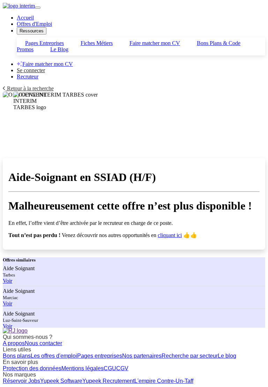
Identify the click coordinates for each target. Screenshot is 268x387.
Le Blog (59, 49)
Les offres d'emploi (54, 356)
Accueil (25, 18)
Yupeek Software (61, 381)
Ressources (32, 30)
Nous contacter (43, 343)
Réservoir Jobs (21, 381)
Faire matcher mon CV (154, 43)
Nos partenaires (142, 356)
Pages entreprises (99, 356)
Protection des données (32, 368)
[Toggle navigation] (37, 8)
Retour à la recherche (30, 88)
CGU (110, 368)
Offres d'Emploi (34, 24)
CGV (122, 368)
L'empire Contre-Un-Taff (163, 381)
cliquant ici (170, 235)
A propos (14, 343)
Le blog (227, 356)
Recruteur (27, 76)
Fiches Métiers (97, 43)
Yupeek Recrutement (108, 381)
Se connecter (31, 70)
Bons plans (17, 356)
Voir (7, 281)
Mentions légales (82, 368)
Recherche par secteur (190, 356)
